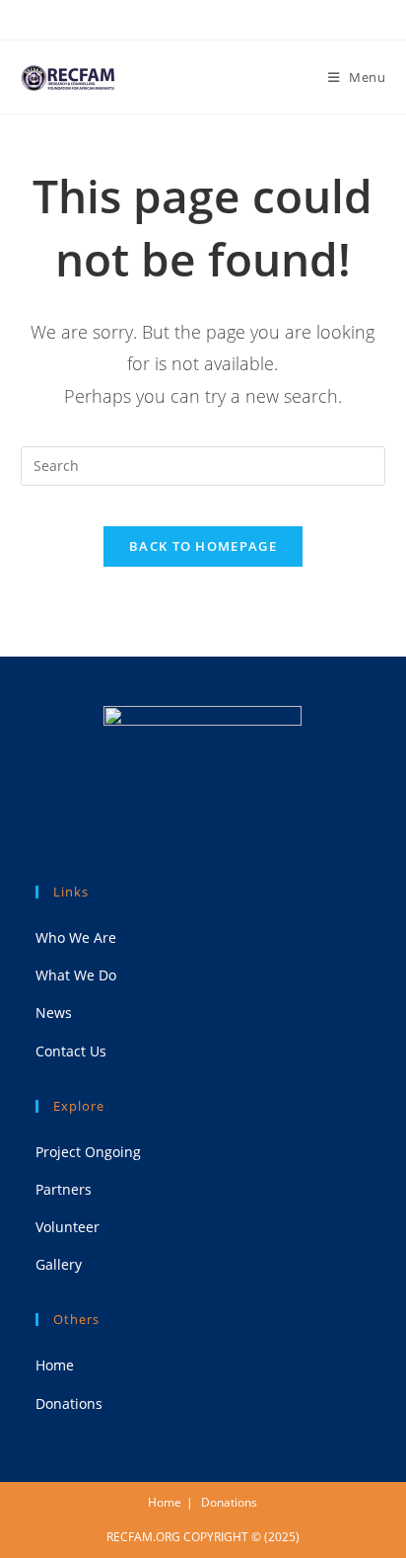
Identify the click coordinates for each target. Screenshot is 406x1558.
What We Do (75, 975)
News (53, 1012)
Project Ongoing (88, 1151)
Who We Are (75, 937)
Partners (63, 1189)
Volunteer (67, 1226)
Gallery (58, 1264)
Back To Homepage (203, 546)
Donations (68, 1403)
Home (54, 1365)
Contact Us (70, 1051)
